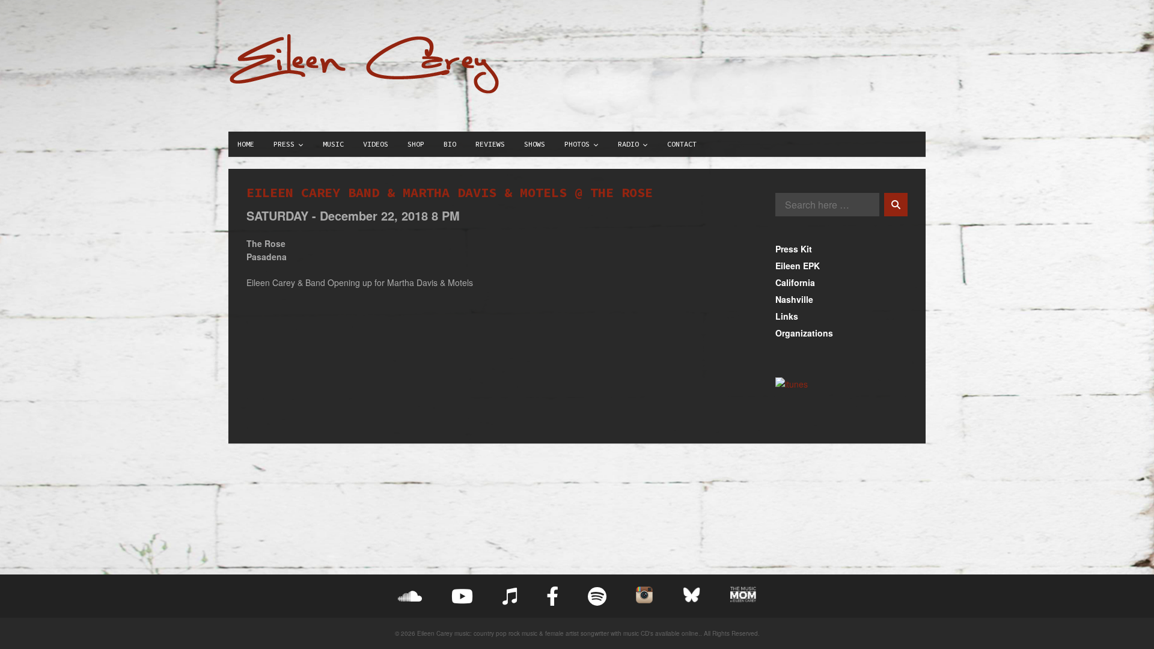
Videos (375, 143)
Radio (628, 143)
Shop (416, 143)
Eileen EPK (797, 266)
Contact (682, 143)
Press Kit (793, 249)
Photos (577, 143)
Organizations (804, 333)
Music (333, 143)
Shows (534, 143)
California (795, 282)
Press (284, 143)
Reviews (490, 143)
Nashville (794, 299)
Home (245, 143)
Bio (450, 143)
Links (786, 316)
